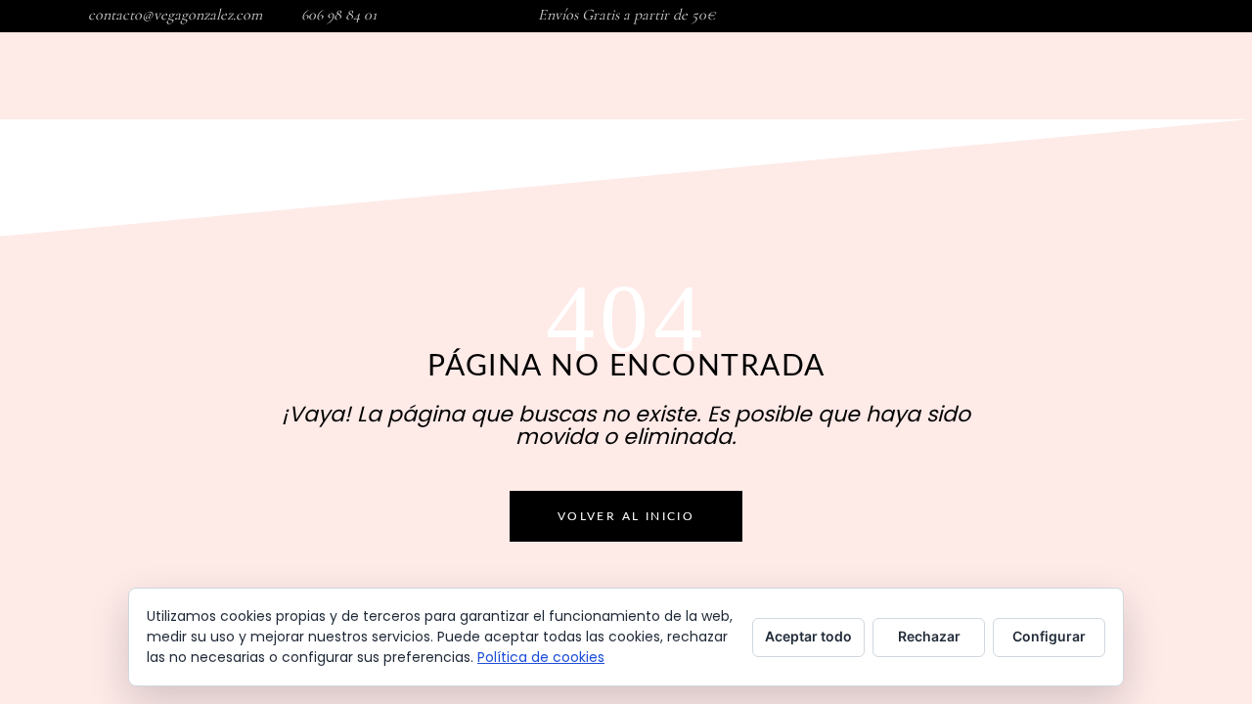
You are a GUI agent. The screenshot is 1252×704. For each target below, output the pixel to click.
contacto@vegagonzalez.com (175, 14)
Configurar (1049, 636)
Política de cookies (540, 657)
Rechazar (929, 636)
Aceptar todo (808, 636)
